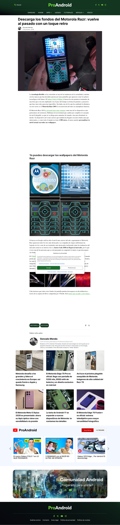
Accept (48, 268)
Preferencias (72, 268)
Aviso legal (70, 271)
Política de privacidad (62, 271)
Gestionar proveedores (44, 263)
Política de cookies (52, 271)
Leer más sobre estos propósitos (57, 263)
